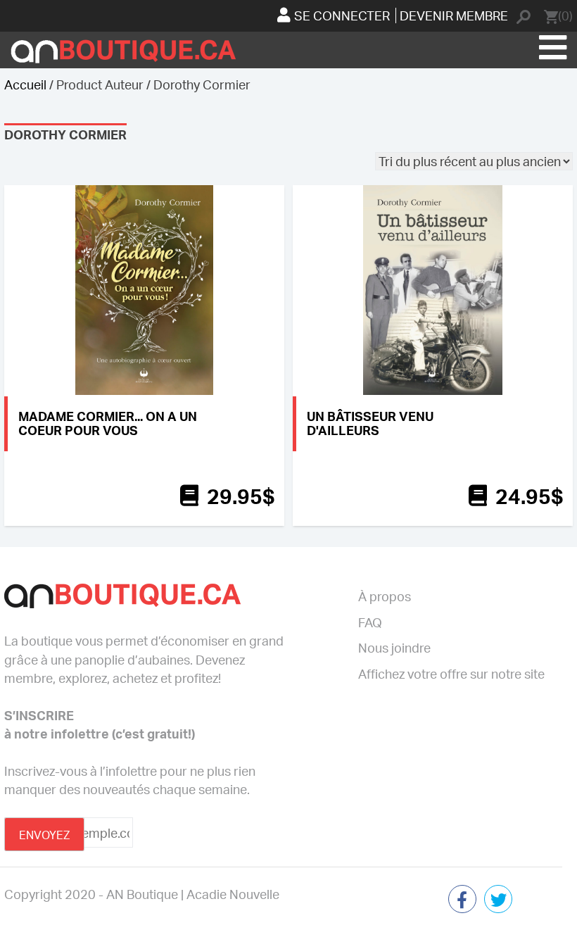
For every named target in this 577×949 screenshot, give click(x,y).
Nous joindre (394, 647)
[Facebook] (462, 900)
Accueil (25, 84)
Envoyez (44, 835)
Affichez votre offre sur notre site (451, 673)
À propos (384, 596)
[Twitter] (498, 900)
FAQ (370, 622)
